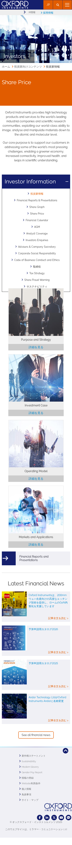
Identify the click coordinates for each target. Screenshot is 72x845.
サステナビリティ (37, 286)
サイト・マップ (30, 800)
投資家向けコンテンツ (28, 66)
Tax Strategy (37, 273)
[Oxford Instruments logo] (14, 4)
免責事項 (26, 794)
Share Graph (36, 206)
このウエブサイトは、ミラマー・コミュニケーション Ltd (36, 829)
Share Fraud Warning (37, 279)
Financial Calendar (37, 220)
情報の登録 (28, 778)
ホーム (6, 66)
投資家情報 (36, 193)
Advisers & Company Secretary (37, 246)
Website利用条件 (31, 783)
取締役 (37, 266)
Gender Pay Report (32, 772)
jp (48, 4)
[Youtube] (61, 817)
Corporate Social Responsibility (37, 253)
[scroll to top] (65, 750)
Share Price (37, 213)
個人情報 (26, 789)
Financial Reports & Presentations (37, 200)
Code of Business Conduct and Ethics (37, 260)
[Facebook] (39, 817)
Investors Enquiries (37, 240)
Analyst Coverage (37, 233)
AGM (37, 226)
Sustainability (29, 761)
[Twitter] (54, 817)
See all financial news (36, 735)
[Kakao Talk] (68, 817)
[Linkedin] (47, 817)
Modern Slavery (30, 766)
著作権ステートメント (34, 755)
